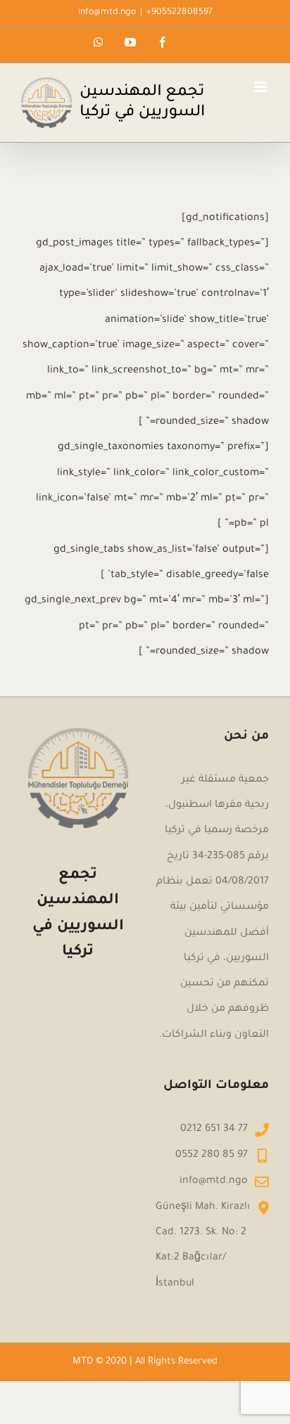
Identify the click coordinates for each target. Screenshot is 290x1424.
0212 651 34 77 (214, 1129)
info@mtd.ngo (107, 13)
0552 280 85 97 (211, 1155)
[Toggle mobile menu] (261, 86)
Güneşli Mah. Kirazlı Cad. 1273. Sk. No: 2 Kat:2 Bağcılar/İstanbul (203, 1246)
